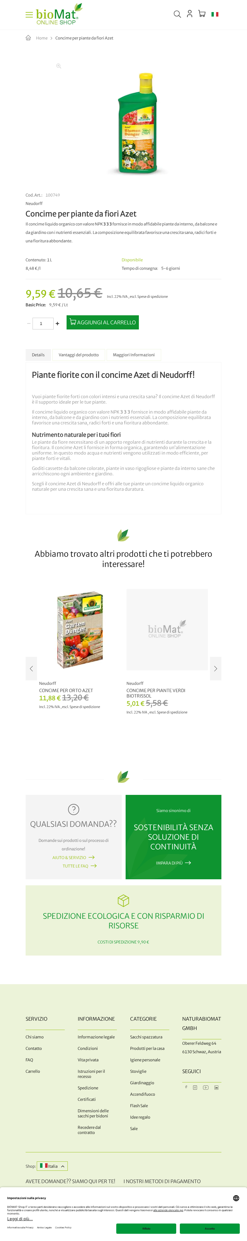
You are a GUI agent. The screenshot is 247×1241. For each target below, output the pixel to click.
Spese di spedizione (152, 297)
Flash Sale (139, 1105)
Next (215, 668)
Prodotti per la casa (147, 1048)
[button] (214, 14)
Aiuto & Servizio (69, 857)
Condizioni (88, 1048)
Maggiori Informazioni (134, 354)
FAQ (29, 1060)
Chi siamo (35, 1037)
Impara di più (169, 863)
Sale (134, 1128)
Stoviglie (138, 1071)
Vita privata (88, 1060)
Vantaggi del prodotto (79, 354)
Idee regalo (140, 1117)
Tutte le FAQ (75, 866)
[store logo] (59, 15)
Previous (31, 668)
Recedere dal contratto (89, 1130)
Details (38, 354)
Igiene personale (145, 1060)
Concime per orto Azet (66, 690)
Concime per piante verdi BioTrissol (156, 693)
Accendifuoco (142, 1094)
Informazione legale (96, 1037)
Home (42, 38)
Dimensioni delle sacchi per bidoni (93, 1113)
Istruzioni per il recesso (91, 1074)
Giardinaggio (142, 1082)
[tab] (38, 355)
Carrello (33, 1071)
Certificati (87, 1099)
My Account (189, 13)
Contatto (34, 1048)
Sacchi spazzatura (146, 1037)
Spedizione (88, 1088)
